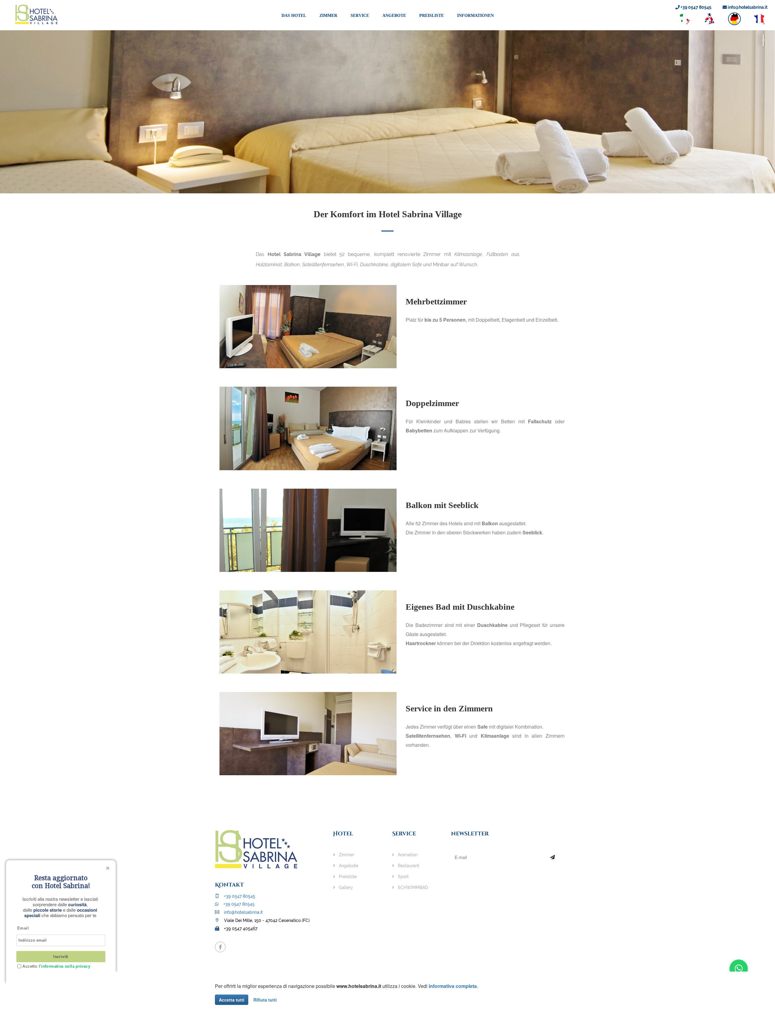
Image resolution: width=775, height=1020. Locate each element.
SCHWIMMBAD (412, 887)
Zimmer (328, 15)
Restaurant (408, 865)
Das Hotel (294, 15)
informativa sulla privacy (65, 966)
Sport (403, 876)
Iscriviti (60, 956)
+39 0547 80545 (695, 7)
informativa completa (453, 985)
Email (23, 928)
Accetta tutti (231, 1000)
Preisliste (431, 15)
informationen (475, 15)
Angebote (394, 15)
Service (360, 15)
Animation (407, 854)
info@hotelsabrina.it (747, 7)
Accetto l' (55, 966)
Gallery (345, 887)
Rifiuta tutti (265, 1000)
